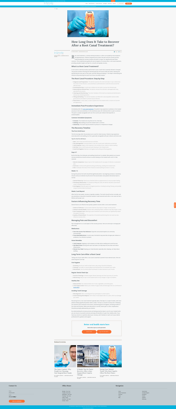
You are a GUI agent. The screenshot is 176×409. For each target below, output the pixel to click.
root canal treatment (88, 109)
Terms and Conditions (93, 406)
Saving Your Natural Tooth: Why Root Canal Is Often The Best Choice (108, 371)
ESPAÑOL (175, 205)
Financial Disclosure (104, 406)
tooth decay (76, 287)
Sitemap (99, 406)
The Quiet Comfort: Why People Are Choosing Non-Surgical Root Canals (63, 371)
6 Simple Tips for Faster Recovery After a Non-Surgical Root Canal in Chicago (85, 372)
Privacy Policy (88, 406)
